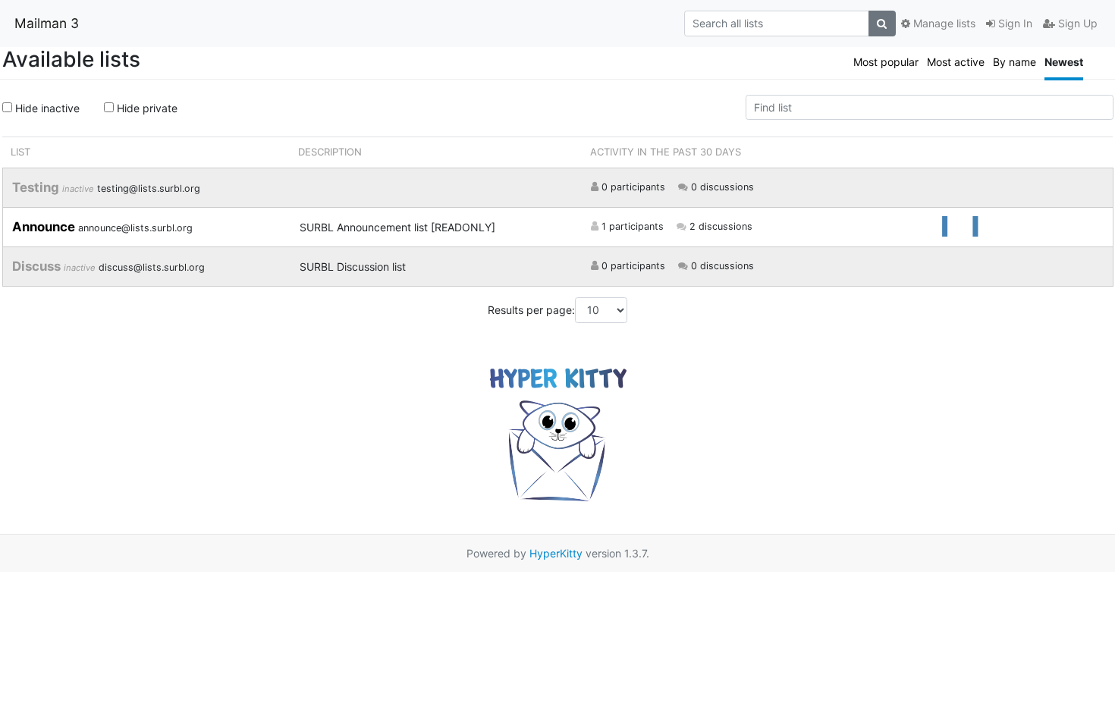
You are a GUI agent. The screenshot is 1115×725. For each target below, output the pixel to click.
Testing (37, 187)
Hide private (145, 108)
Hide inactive (46, 108)
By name (1014, 61)
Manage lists (942, 23)
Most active (956, 61)
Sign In (1013, 23)
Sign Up (1076, 23)
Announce (45, 226)
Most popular (886, 61)
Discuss (38, 266)
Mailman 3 (46, 23)
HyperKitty (556, 553)
